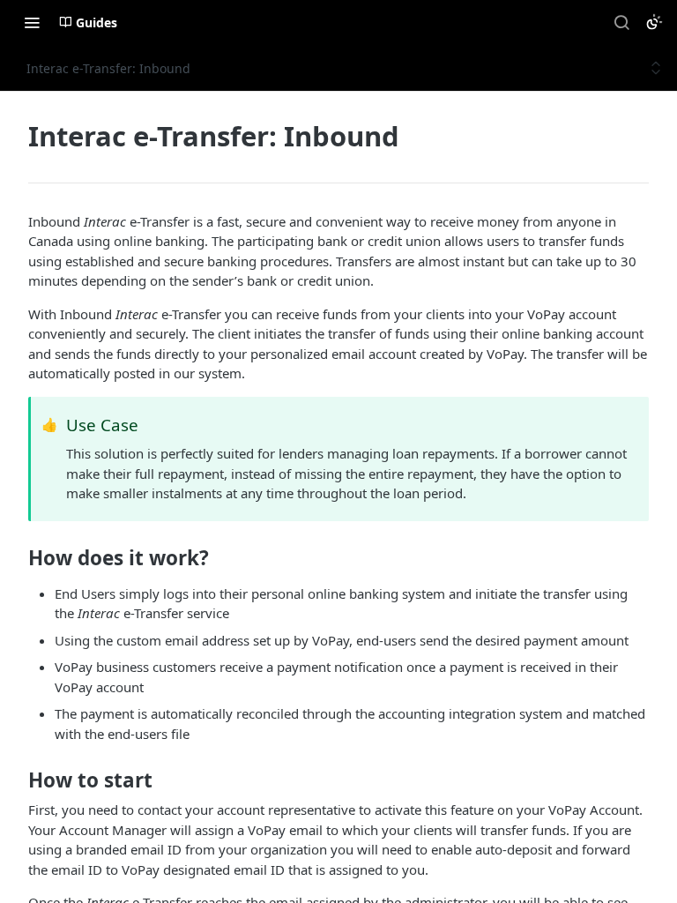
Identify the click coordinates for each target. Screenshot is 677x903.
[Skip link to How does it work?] (16, 558)
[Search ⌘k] (621, 22)
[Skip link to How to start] (16, 780)
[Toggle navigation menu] (32, 22)
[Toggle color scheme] (654, 22)
